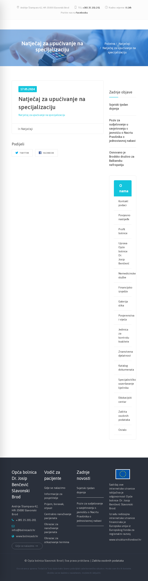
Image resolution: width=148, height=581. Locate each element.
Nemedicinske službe (125, 275)
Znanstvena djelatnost (125, 353)
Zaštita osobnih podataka (124, 415)
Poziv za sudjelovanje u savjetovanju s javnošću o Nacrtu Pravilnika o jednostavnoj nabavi (90, 512)
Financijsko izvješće (125, 289)
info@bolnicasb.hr (23, 530)
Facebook (48, 153)
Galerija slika (123, 303)
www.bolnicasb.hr (27, 536)
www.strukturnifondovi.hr (125, 539)
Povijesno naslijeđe (124, 217)
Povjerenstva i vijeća (125, 317)
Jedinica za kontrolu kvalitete (123, 335)
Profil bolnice (122, 231)
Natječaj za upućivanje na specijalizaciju (41, 115)
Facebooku (82, 12)
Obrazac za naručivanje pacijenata (51, 528)
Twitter (24, 153)
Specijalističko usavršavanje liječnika (125, 383)
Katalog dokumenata (125, 367)
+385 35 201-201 (91, 7)
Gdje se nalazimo (24, 546)
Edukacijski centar (125, 399)
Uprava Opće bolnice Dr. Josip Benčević (123, 253)
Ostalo (122, 429)
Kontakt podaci (123, 203)
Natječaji (27, 128)
